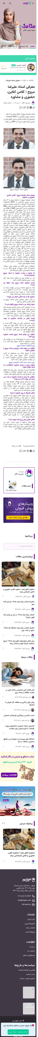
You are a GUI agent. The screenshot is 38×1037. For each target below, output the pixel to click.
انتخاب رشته (30, 927)
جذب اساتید (30, 974)
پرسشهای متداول (29, 955)
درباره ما (32, 946)
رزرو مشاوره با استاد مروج (26, 345)
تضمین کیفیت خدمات (27, 978)
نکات (24, 80)
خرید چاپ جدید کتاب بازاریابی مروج (22, 362)
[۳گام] (27, 3)
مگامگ (30, 80)
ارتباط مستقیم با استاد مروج (18, 1032)
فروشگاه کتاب (30, 932)
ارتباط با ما (31, 951)
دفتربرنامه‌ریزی (30, 923)
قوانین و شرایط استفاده (27, 970)
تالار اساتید (31, 919)
